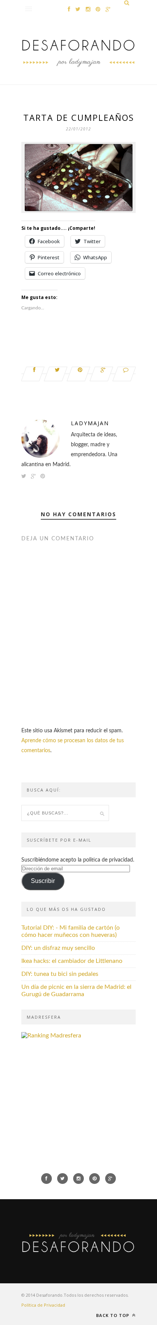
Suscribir (43, 881)
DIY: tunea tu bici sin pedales (59, 974)
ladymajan (90, 423)
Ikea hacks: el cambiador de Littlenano (71, 961)
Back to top (113, 1315)
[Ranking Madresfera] (51, 1035)
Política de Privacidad (43, 1305)
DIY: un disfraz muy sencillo (58, 948)
